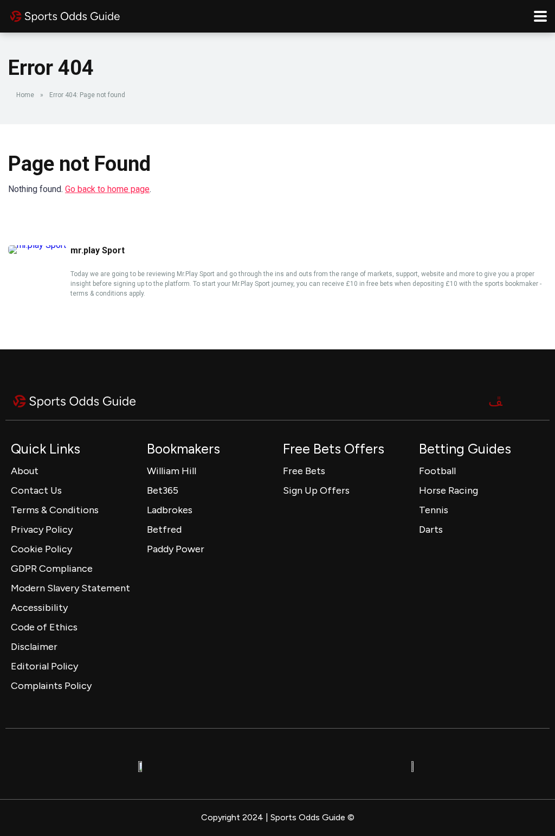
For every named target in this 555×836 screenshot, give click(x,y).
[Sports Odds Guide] (65, 15)
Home (25, 95)
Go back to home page (107, 189)
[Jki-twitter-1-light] (495, 400)
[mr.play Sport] (37, 245)
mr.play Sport (97, 250)
